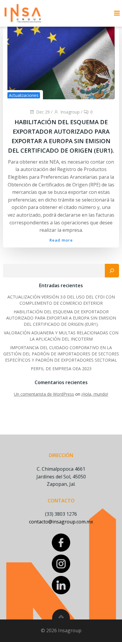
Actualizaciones (23, 95)
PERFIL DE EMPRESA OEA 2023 (61, 368)
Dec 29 (43, 112)
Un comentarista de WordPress (44, 394)
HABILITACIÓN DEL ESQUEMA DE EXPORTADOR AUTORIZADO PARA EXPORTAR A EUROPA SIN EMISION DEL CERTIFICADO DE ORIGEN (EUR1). (61, 318)
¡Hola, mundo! (94, 394)
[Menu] (117, 13)
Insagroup (70, 112)
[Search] (112, 270)
